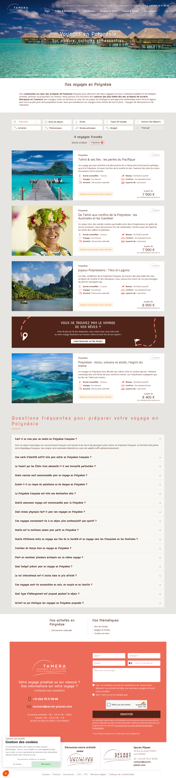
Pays (47, 11)
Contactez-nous (138, 5)
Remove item (36, 121)
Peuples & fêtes (108, 11)
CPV (86, 774)
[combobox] (26, 121)
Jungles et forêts (102, 629)
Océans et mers (102, 633)
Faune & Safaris (131, 11)
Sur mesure (150, 11)
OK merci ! (46, 764)
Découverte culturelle (62, 630)
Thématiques (82, 5)
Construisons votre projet (88, 341)
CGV (79, 774)
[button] (5, 773)
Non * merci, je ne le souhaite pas (112, 694)
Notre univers (107, 5)
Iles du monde (101, 626)
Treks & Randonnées (66, 11)
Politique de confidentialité (121, 774)
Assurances (68, 774)
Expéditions (88, 11)
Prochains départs (65, 5)
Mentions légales (98, 774)
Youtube (46, 774)
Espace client (122, 5)
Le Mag (94, 5)
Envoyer (126, 714)
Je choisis (17, 764)
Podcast (56, 774)
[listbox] (88, 121)
